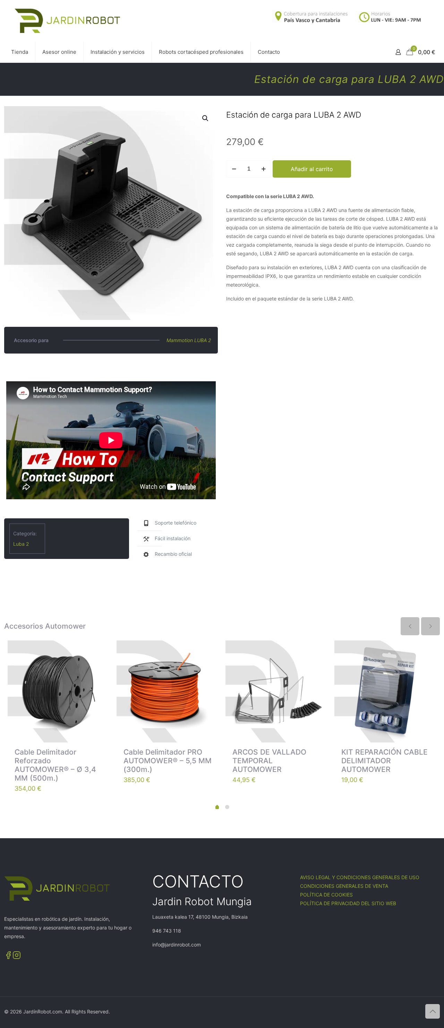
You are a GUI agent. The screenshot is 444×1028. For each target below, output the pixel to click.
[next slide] (430, 626)
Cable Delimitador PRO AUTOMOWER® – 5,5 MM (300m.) (167, 761)
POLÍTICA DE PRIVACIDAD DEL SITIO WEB (348, 903)
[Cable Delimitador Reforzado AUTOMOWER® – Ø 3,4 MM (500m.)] (59, 691)
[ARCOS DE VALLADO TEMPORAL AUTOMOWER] (276, 691)
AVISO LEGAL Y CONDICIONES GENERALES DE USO (359, 877)
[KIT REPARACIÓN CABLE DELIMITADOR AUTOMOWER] (385, 691)
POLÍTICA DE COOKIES (326, 895)
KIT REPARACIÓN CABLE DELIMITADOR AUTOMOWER (384, 761)
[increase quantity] (263, 169)
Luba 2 (21, 544)
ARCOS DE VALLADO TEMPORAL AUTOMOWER (269, 761)
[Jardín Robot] (67, 21)
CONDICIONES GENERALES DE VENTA (344, 886)
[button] (206, 118)
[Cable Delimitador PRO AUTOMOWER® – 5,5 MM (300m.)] (168, 691)
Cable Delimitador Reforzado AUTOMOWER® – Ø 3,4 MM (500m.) (55, 765)
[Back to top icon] (432, 1011)
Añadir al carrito (312, 168)
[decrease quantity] (234, 169)
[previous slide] (410, 626)
